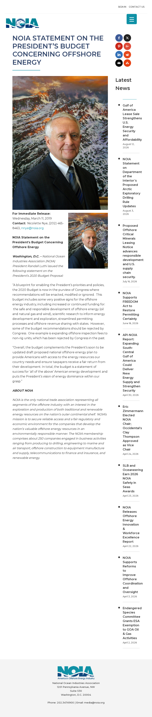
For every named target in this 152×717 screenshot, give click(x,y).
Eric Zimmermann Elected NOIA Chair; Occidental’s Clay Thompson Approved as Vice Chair (133, 428)
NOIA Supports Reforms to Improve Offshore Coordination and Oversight (133, 575)
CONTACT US (136, 6)
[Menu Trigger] (132, 19)
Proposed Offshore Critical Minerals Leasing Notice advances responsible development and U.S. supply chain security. (133, 251)
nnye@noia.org (32, 228)
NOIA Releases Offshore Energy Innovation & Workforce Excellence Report (131, 524)
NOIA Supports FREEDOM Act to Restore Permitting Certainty (131, 306)
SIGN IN (122, 6)
